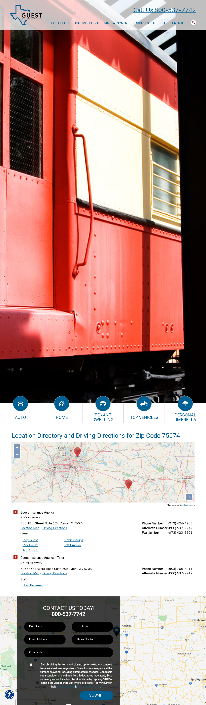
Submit (96, 695)
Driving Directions (54, 528)
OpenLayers (189, 505)
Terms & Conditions (88, 687)
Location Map (30, 528)
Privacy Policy (66, 687)
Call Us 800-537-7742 (164, 10)
